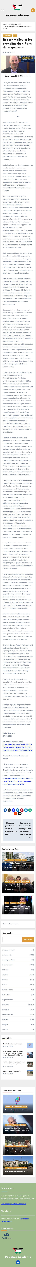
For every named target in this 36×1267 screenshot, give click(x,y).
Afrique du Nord (8, 950)
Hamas (17, 881)
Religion (5, 1025)
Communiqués (7, 965)
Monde (4, 985)
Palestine (25, 881)
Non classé (6, 995)
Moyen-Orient (7, 990)
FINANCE (5, 970)
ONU (24, 860)
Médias (8, 1125)
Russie (15, 1125)
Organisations (7, 1000)
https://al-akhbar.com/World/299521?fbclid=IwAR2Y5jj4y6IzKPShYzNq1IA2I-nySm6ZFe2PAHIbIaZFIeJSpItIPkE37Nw (17, 747)
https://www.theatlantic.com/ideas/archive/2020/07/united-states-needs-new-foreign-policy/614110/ (18, 781)
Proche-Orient (7, 1015)
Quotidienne (24, 1219)
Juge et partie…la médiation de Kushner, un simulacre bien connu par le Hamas (17, 887)
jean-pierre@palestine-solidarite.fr (13, 1204)
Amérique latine (8, 960)
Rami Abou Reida (21, 1106)
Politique (5, 1010)
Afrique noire (7, 955)
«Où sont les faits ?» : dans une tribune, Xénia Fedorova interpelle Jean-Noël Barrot (13, 1053)
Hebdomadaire (6, 1221)
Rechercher (8, 933)
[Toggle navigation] (2, 10)
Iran (15, 35)
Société (5, 1030)
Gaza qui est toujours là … (12, 1071)
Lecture (5, 980)
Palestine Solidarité (17, 15)
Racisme (5, 1020)
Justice (18, 860)
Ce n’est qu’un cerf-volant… (12, 1044)
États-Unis (7, 35)
